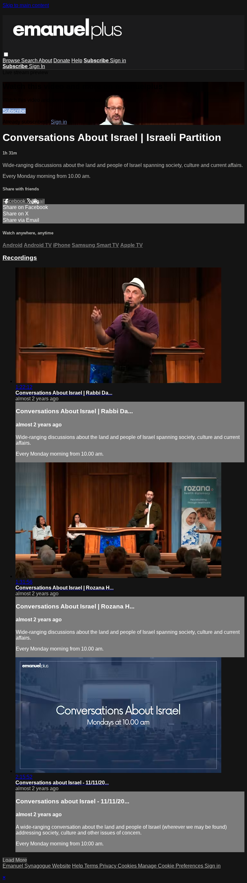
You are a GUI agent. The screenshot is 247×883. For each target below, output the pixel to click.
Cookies (128, 866)
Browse (12, 60)
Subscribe (14, 111)
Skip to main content (26, 5)
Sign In (37, 66)
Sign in (118, 60)
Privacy (108, 866)
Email (38, 201)
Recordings (20, 257)
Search (30, 60)
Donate (61, 60)
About (45, 60)
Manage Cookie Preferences (171, 866)
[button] (6, 54)
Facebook (15, 201)
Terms (91, 866)
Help (76, 60)
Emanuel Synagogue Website (37, 866)
